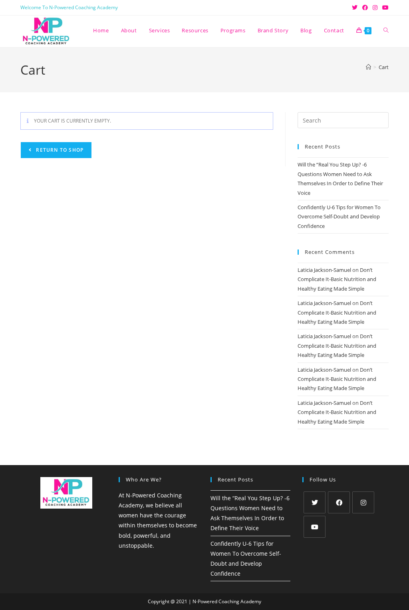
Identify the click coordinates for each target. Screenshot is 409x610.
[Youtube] (315, 527)
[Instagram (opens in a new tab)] (375, 8)
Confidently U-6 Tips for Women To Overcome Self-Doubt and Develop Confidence (339, 217)
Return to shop (58, 150)
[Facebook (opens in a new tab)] (365, 8)
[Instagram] (363, 502)
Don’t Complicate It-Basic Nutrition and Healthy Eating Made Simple (337, 279)
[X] (315, 502)
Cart (384, 67)
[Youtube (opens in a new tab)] (384, 8)
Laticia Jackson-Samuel (324, 269)
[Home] (368, 67)
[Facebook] (339, 502)
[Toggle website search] (386, 30)
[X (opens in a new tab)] (354, 8)
